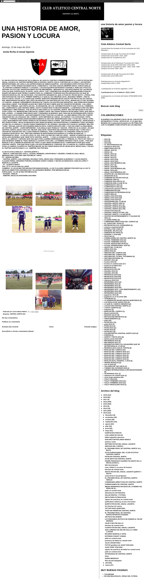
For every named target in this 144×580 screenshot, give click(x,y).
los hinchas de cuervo (113, 506)
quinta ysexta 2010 (111, 339)
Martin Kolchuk (110, 313)
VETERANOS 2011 (111, 373)
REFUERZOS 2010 (111, 341)
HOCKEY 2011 (109, 260)
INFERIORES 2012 (111, 284)
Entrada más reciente (10, 327)
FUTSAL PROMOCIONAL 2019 (115, 245)
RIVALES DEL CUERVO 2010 (115, 352)
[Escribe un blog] (33, 312)
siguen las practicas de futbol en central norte (122, 549)
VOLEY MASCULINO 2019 (114, 384)
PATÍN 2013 (108, 326)
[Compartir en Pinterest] (38, 312)
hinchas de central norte (114, 469)
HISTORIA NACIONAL (112, 258)
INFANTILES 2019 (111, 278)
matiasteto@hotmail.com (121, 123)
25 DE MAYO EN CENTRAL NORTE (118, 459)
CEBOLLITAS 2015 (111, 196)
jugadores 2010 (110, 295)
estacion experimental (112, 227)
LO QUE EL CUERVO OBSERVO (116, 304)
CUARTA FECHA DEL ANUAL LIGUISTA (120, 527)
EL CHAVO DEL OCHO (112, 223)
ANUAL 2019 (109, 170)
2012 (106, 139)
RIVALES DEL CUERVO (113, 350)
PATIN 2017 (108, 331)
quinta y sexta (110, 442)
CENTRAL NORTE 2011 (113, 209)
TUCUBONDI (109, 574)
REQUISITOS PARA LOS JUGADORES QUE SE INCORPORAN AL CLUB (122, 345)
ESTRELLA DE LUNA (112, 229)
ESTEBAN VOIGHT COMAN (115, 536)
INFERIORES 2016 (111, 291)
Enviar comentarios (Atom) (23, 331)
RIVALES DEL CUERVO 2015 (115, 353)
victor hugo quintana (112, 377)
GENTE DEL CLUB (111, 247)
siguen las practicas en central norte (119, 499)
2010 (105, 413)
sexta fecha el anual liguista (115, 476)
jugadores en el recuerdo (113, 297)
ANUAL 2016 (109, 161)
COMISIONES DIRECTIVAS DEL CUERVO (120, 221)
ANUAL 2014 (109, 157)
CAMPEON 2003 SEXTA (113, 181)
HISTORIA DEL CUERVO (113, 254)
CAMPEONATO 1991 (112, 185)
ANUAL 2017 (109, 165)
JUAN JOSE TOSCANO (114, 547)
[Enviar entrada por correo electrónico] (28, 311)
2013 (106, 141)
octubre (108, 419)
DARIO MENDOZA (112, 558)
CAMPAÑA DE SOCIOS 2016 (115, 178)
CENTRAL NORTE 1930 (113, 203)
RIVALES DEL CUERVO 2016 (115, 355)
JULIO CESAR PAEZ (112, 543)
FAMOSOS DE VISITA (112, 232)
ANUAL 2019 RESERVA (113, 172)
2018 (105, 397)
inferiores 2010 (110, 280)
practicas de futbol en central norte (118, 540)
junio (107, 428)
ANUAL (107, 152)
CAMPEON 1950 (110, 179)
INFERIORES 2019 (111, 293)
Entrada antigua (90, 327)
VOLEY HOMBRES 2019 (113, 383)
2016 (105, 402)
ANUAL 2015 (109, 159)
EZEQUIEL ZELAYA (111, 231)
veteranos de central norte (114, 375)
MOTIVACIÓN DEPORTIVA (114, 317)
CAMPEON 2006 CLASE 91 (114, 183)
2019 (105, 395)
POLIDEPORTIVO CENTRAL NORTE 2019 (120, 333)
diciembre (109, 415)
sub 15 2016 (109, 364)
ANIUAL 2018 (109, 150)
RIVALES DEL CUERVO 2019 (115, 359)
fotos (107, 556)
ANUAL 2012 (109, 154)
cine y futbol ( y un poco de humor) (118, 467)
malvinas (107, 309)
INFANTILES (109, 267)
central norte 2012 (111, 211)
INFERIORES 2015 (111, 287)
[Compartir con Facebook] (36, 312)
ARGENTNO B (109, 176)
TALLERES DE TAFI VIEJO (114, 366)
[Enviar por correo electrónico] (31, 312)
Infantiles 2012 (109, 271)
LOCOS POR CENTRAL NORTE (116, 306)
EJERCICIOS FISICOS (113, 433)
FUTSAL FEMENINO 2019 (114, 242)
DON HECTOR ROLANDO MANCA (118, 439)
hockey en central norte (113, 264)
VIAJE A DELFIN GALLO (114, 523)
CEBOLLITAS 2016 (111, 198)
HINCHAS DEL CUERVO (113, 253)
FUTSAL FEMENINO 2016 (114, 240)
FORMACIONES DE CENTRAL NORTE (118, 238)
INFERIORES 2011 (111, 282)
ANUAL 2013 (109, 156)
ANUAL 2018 (109, 167)
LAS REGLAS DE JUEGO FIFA (115, 302)
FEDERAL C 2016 (111, 234)
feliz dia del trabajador (113, 561)
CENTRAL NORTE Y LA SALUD (116, 214)
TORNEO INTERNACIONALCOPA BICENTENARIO (123, 370)
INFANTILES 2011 (111, 269)
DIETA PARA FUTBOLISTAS (115, 497)
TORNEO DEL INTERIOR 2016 (115, 368)
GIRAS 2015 (108, 249)
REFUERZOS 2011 (111, 342)
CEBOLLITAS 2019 (111, 200)
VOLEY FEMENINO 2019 (113, 381)
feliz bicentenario (111, 465)
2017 (105, 399)
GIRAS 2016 (108, 251)
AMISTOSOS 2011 (111, 148)
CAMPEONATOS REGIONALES (116, 192)
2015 (106, 143)
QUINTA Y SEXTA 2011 (112, 337)
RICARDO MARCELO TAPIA (115, 534)
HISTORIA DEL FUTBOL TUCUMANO (118, 256)
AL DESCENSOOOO (112, 145)
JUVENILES (108, 298)
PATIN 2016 (108, 330)
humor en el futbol (111, 265)
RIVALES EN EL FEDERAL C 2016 (117, 361)
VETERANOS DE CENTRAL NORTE (118, 554)
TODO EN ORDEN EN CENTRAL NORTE (120, 510)
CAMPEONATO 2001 (112, 187)
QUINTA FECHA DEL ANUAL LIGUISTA (119, 504)
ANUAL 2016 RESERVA (113, 163)
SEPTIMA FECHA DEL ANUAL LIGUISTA (120, 444)
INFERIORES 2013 (111, 286)
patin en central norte (113, 490)
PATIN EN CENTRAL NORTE (115, 456)
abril (107, 563)
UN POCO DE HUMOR (113, 517)
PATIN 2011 (108, 322)
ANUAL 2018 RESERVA (113, 168)
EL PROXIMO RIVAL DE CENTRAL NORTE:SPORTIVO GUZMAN (118, 514)
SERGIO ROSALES (111, 362)
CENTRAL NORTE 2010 (17, 314)
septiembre (109, 422)
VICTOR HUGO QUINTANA (115, 508)
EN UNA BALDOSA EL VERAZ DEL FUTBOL (121, 576)
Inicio (51, 327)
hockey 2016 (109, 262)
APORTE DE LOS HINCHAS (114, 174)
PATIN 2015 (108, 328)
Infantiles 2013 (109, 273)
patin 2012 (108, 324)
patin (106, 320)
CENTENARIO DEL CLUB (114, 201)
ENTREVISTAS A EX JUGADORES (117, 225)
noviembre (109, 417)
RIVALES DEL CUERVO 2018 (115, 357)
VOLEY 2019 (109, 379)
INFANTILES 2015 (111, 275)
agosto (108, 424)
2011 (105, 411)
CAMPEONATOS (110, 190)
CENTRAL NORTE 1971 (113, 205)
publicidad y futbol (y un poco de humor (120, 502)
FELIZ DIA (108, 236)
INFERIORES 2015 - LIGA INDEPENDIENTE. (120, 289)
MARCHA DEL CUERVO (113, 311)
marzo (107, 565)
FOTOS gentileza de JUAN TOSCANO (119, 545)
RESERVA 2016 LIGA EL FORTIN (116, 348)
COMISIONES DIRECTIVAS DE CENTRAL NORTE (123, 482)
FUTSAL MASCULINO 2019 (114, 243)
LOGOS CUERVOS (111, 308)
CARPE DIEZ (109, 194)
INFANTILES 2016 (111, 276)
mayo (107, 431)
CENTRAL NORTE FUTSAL (114, 212)
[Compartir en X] (34, 312)
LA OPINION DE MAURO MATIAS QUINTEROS (121, 300)
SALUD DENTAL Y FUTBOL (115, 495)
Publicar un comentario (11, 322)
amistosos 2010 (110, 146)
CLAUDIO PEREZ (110, 220)
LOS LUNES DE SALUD (114, 435)
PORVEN (107, 335)
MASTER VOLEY (110, 315)
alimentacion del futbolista (115, 493)
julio (107, 426)
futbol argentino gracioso (114, 437)
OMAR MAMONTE (111, 319)
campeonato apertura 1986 (114, 189)
